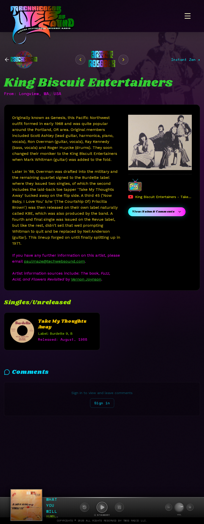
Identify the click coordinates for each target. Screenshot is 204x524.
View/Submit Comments (153, 212)
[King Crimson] (123, 60)
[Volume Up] (190, 507)
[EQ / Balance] (119, 507)
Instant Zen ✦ (185, 59)
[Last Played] (84, 507)
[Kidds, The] (80, 60)
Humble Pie (56, 516)
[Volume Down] (168, 507)
